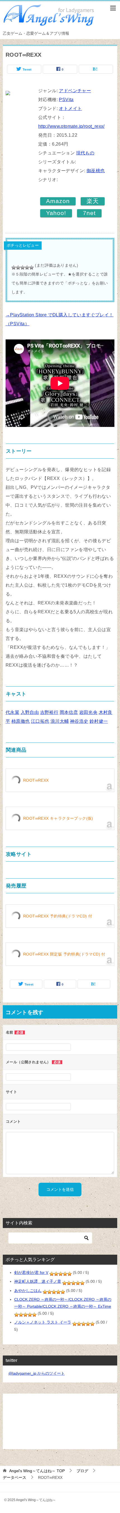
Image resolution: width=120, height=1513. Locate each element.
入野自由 (30, 712)
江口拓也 (40, 721)
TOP (37, 1471)
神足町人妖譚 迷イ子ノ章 (37, 1281)
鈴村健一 (99, 721)
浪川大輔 (60, 721)
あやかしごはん (28, 1290)
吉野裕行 (49, 712)
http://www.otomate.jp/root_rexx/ (71, 126)
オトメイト (70, 108)
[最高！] (31, 267)
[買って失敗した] (13, 267)
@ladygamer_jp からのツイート (36, 1373)
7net (89, 213)
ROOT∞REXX (36, 780)
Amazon (58, 201)
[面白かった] (27, 267)
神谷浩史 (79, 721)
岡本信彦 (69, 712)
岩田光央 (88, 712)
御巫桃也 (96, 170)
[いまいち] (18, 267)
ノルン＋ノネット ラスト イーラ (42, 1322)
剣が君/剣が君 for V (31, 1272)
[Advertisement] (60, 1421)
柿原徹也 (20, 721)
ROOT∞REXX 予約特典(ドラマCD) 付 (57, 916)
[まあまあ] (22, 267)
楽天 (93, 201)
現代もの (85, 153)
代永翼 (12, 712)
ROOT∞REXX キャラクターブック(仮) (58, 818)
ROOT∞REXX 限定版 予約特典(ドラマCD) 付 (64, 954)
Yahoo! (56, 213)
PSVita (66, 99)
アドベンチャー (75, 90)
